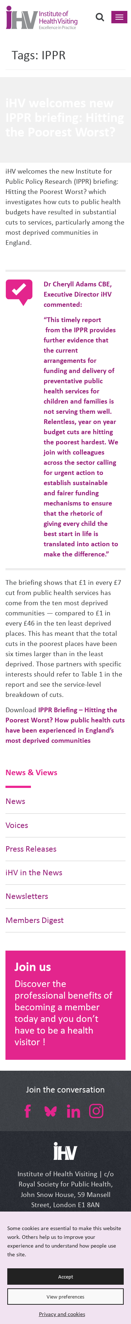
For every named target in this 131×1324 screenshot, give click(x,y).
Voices (16, 825)
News (15, 801)
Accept (65, 1277)
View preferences (65, 1297)
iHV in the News (33, 872)
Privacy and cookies (62, 1314)
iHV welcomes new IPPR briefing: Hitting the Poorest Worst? (64, 117)
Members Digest (34, 920)
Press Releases (30, 848)
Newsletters (26, 896)
